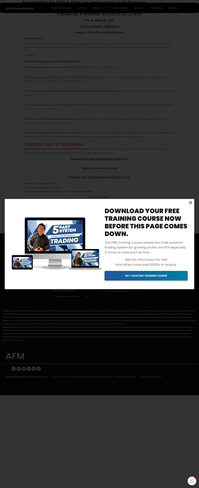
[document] (99, 244)
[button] (192, 481)
